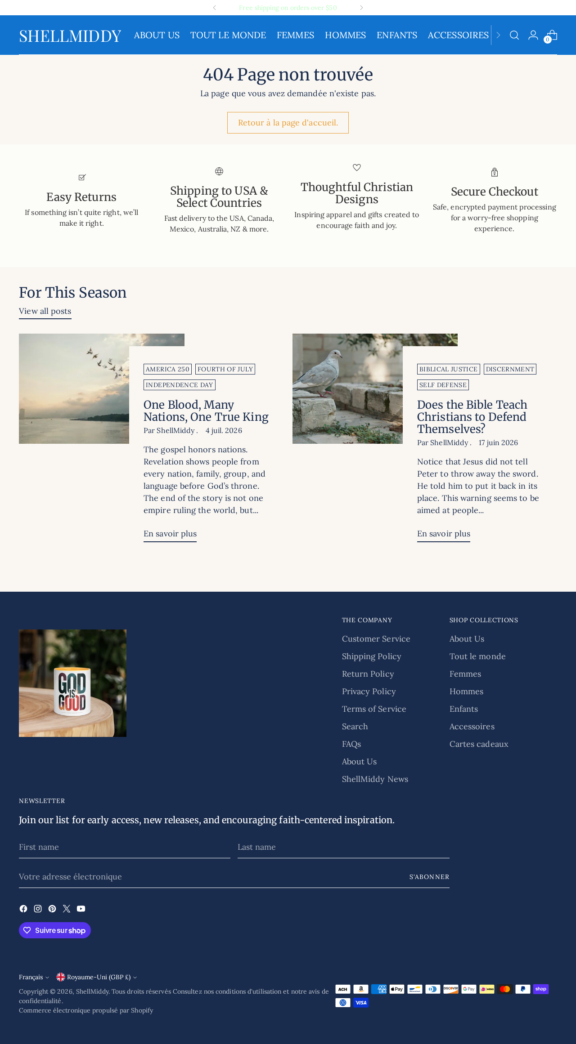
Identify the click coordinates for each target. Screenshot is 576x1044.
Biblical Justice (448, 369)
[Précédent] (215, 7)
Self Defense (443, 385)
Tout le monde (478, 656)
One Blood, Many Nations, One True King (206, 411)
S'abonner (429, 877)
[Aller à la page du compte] (533, 35)
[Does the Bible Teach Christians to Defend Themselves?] (375, 441)
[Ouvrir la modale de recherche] (514, 35)
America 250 (167, 369)
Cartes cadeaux (479, 744)
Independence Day (179, 385)
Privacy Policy (369, 691)
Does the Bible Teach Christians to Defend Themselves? (472, 417)
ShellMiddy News (375, 779)
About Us (359, 761)
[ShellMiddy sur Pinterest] (53, 910)
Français (31, 977)
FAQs (351, 744)
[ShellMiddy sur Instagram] (38, 910)
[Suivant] (361, 7)
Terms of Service (374, 709)
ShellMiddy (92, 991)
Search (355, 726)
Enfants (464, 709)
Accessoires (472, 726)
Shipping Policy (371, 656)
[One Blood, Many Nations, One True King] (101, 441)
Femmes (466, 674)
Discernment (510, 369)
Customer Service (376, 639)
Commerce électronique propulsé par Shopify (86, 1010)
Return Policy (368, 674)
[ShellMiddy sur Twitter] (67, 910)
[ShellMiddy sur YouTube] (81, 910)
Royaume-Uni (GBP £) (98, 977)
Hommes (467, 691)
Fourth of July (225, 369)
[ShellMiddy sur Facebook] (24, 910)
